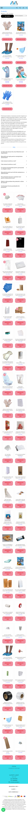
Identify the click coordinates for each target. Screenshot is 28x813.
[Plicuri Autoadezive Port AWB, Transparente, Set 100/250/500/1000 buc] (20, 332)
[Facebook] (14, 771)
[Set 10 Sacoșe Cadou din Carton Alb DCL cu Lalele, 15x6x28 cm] (7, 425)
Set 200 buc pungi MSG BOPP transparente (7, 204)
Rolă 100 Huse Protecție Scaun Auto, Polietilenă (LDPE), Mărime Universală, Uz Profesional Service (8, 387)
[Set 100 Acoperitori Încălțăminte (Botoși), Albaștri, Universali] (7, 49)
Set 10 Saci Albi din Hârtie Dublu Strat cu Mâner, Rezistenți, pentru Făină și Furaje (20, 590)
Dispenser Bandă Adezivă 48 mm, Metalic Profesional (20, 658)
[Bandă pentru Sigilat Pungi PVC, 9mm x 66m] (20, 606)
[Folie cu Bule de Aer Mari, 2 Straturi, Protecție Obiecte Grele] (7, 673)
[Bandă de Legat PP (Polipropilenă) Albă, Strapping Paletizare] (20, 696)
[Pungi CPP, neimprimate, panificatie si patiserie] (7, 538)
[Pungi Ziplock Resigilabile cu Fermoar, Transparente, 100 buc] (20, 197)
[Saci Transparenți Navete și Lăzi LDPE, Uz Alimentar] (7, 355)
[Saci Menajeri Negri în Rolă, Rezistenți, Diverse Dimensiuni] (20, 538)
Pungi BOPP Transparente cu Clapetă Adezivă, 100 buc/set (20, 387)
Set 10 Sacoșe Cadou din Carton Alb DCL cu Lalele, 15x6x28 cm (8, 432)
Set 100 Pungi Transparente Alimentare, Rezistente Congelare (7, 455)
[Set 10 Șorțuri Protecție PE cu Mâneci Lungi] (7, 72)
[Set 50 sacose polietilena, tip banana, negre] (20, 242)
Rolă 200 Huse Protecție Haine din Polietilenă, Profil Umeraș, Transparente (8, 272)
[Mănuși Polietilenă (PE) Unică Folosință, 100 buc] (7, 25)
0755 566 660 (14, 778)
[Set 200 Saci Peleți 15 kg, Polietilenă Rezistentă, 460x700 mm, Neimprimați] (20, 287)
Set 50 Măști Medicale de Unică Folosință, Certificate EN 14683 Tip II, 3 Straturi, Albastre (20, 56)
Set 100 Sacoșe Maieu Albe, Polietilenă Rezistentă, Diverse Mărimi (7, 317)
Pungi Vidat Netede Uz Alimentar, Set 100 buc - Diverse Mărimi (20, 432)
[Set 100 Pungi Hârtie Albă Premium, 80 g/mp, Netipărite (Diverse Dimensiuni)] (7, 470)
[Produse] (2, 8)
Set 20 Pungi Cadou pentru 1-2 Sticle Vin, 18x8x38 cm (7, 250)
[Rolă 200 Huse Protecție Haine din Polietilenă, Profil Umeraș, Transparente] (7, 265)
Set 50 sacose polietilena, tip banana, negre (20, 250)
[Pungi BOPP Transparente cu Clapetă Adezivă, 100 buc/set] (20, 379)
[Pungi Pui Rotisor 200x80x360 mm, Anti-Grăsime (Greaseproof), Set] (7, 515)
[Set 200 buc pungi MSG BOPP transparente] (7, 197)
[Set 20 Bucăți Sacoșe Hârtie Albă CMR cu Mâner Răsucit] (20, 220)
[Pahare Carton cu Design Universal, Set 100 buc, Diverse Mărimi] (20, 628)
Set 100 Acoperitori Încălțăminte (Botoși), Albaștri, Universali (7, 56)
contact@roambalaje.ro (14, 782)
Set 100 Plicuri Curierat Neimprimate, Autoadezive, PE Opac (20, 455)
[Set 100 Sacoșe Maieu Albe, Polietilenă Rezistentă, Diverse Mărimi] (7, 310)
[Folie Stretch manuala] (20, 743)
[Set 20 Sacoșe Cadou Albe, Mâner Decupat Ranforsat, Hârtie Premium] (20, 402)
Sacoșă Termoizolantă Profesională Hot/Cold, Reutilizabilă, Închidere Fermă (21, 33)
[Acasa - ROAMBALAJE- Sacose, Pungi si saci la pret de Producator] (14, 3)
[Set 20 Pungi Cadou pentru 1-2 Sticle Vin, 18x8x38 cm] (7, 242)
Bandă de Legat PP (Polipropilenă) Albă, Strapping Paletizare (20, 703)
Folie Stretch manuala (20, 751)
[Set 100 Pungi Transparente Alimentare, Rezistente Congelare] (7, 448)
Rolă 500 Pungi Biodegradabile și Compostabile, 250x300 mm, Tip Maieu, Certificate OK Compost (7, 500)
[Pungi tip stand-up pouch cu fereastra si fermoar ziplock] (20, 310)
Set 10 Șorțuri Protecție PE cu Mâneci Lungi (7, 79)
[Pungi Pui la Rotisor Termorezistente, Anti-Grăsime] (20, 515)
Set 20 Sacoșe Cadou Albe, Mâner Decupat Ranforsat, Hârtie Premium (20, 410)
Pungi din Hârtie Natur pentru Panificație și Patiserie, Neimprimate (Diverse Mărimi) (20, 726)
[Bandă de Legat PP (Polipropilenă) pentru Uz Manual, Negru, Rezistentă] (7, 696)
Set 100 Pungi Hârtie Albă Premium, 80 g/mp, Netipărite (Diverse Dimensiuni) (7, 477)
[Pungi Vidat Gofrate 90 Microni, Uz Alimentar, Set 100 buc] (20, 265)
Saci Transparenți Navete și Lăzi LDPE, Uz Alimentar (7, 362)
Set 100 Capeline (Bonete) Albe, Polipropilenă (21, 79)
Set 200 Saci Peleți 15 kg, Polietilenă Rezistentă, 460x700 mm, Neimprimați (20, 295)
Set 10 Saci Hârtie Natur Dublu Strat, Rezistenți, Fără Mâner (8, 590)
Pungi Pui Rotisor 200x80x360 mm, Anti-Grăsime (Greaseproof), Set (8, 523)
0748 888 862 (14, 780)
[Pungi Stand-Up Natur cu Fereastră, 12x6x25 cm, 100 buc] (20, 470)
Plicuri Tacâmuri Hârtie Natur (8, 752)
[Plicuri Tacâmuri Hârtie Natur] (7, 743)
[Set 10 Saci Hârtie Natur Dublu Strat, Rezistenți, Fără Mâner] (7, 583)
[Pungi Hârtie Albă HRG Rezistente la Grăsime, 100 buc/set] (20, 493)
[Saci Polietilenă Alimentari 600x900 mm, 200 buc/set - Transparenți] (7, 560)
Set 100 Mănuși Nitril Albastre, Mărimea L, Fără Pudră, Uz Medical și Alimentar (7, 103)
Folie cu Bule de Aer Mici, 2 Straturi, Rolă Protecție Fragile (20, 680)
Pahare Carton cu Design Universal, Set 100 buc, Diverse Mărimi (20, 635)
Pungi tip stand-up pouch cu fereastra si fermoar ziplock (20, 317)
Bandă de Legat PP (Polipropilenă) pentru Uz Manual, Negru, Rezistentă (7, 703)
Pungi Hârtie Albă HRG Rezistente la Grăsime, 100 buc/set (20, 500)
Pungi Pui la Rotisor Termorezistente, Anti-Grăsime (20, 523)
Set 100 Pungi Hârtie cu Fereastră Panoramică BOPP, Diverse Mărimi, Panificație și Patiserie (8, 227)
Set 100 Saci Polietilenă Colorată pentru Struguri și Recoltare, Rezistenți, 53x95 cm (8, 340)
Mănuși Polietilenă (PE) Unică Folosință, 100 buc (7, 33)
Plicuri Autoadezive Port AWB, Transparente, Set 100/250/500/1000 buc (20, 340)
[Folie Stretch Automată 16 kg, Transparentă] (7, 606)
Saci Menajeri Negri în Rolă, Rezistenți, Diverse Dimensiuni (20, 545)
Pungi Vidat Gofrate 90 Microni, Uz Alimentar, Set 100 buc (20, 272)
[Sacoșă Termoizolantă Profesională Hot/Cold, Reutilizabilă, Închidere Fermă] (21, 25)
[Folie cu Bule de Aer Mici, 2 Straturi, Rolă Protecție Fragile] (20, 673)
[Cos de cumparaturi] (23, 8)
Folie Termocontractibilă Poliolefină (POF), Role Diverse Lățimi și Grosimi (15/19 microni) (20, 362)
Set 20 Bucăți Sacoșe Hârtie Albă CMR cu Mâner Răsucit (20, 227)
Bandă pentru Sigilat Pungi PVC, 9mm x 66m (20, 613)
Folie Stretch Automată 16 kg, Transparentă (8, 613)
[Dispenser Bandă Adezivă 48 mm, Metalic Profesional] (20, 651)
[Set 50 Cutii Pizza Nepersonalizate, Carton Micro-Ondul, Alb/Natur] (7, 628)
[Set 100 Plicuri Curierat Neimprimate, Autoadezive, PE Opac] (20, 447)
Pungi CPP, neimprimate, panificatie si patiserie (8, 545)
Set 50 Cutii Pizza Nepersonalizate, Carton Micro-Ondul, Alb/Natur (7, 635)
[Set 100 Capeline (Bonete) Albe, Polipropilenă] (21, 72)
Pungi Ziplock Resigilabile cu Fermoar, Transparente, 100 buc (20, 204)
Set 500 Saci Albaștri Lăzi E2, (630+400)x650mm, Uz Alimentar (8, 295)
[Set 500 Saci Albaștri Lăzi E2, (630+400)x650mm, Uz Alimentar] (7, 287)
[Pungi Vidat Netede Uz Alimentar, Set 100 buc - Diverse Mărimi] (20, 425)
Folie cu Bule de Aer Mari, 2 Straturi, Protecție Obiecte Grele (7, 680)
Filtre (8, 16)
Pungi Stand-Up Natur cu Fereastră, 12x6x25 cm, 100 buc (20, 477)
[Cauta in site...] (26, 8)
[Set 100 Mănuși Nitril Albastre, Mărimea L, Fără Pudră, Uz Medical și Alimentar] (7, 95)
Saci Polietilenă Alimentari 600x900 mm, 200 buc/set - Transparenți (8, 568)
